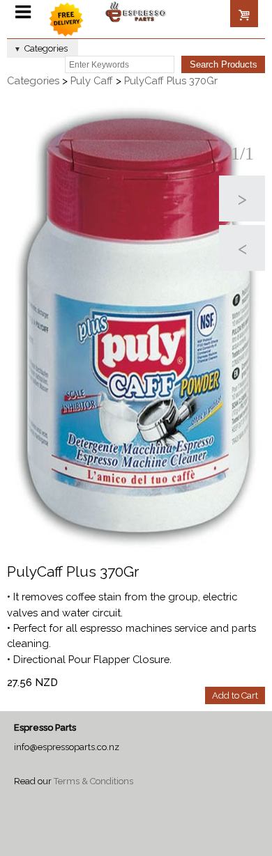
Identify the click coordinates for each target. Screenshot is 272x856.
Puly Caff (91, 80)
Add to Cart (235, 695)
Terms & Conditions (93, 781)
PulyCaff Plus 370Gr (171, 80)
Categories (33, 80)
